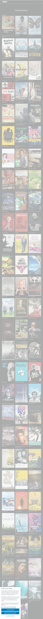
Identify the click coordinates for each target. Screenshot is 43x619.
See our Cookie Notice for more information (8, 607)
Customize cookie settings (10, 615)
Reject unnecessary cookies (10, 612)
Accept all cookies (10, 609)
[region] (10, 603)
